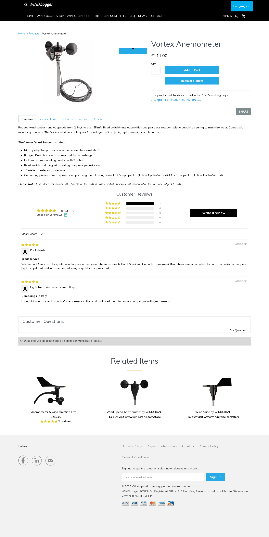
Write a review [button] (213, 213)
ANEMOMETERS (114, 16)
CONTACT (156, 16)
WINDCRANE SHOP (79, 16)
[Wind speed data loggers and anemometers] (38, 4)
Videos (83, 119)
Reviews (98, 119)
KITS (98, 16)
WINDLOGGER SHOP (50, 16)
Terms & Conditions (135, 457)
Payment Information (162, 446)
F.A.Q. (131, 16)
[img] (29, 245)
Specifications (47, 119)
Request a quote (192, 81)
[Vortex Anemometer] (68, 71)
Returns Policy (132, 446)
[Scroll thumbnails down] (133, 51)
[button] (113, 203)
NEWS (142, 16)
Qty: (153, 63)
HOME (30, 16)
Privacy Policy (209, 446)
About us (187, 446)
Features (67, 119)
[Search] (236, 16)
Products (34, 33)
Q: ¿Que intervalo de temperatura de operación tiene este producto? (61, 341)
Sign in (227, 16)
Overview (27, 119)
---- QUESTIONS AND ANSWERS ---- (176, 100)
